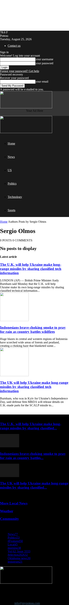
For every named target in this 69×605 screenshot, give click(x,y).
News (11, 156)
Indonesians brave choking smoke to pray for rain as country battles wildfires (33, 329)
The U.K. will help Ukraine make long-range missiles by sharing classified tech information (30, 269)
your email (41, 81)
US (10, 170)
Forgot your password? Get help (19, 71)
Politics (12, 183)
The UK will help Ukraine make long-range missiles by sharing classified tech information (34, 387)
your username (44, 59)
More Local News (13, 503)
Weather (6, 511)
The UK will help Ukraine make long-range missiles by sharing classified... (34, 485)
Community (9, 519)
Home (11, 143)
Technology (15, 196)
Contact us (14, 45)
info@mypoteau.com (27, 603)
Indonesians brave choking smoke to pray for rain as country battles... (33, 456)
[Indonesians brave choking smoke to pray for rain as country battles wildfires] (14, 320)
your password (44, 63)
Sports (11, 210)
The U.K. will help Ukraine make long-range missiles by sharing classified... (30, 426)
